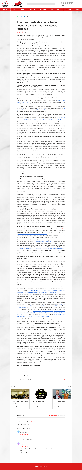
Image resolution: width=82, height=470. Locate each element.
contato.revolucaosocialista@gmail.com (73, 5)
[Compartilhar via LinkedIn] (24, 375)
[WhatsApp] (18, 16)
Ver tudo (69, 386)
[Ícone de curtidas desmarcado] (21, 439)
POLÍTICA (26, 371)
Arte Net (45, 466)
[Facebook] (61, 3)
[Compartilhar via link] (27, 375)
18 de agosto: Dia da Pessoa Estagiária (20, 402)
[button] (14, 9)
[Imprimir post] (30, 375)
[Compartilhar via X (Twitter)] (21, 375)
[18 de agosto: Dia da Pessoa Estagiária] (20, 394)
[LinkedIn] (24, 16)
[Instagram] (63, 3)
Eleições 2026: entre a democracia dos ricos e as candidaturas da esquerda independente (40, 402)
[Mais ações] (64, 19)
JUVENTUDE (20, 371)
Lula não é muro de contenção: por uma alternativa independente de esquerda (61, 402)
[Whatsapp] (72, 3)
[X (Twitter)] (28, 16)
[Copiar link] (31, 16)
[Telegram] (70, 3)
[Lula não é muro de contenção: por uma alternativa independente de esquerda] (62, 394)
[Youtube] (65, 3)
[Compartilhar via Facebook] (18, 375)
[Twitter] (68, 3)
